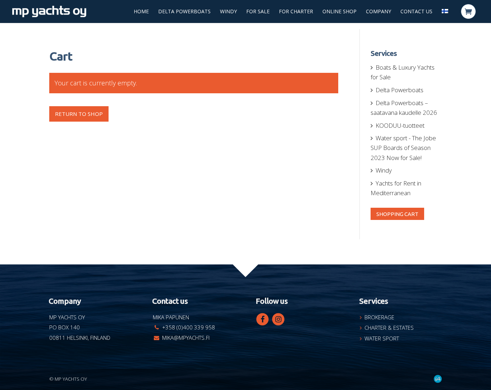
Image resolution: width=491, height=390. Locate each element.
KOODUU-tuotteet (400, 125)
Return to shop (79, 113)
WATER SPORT (381, 338)
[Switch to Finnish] (445, 13)
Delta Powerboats (184, 12)
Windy (228, 12)
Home (141, 12)
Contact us (416, 12)
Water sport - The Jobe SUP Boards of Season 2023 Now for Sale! (403, 147)
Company (378, 12)
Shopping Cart (397, 214)
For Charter (296, 12)
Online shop (339, 12)
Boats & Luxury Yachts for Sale (403, 72)
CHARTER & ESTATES (389, 327)
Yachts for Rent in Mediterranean (396, 188)
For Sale (258, 12)
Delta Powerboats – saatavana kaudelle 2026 (404, 108)
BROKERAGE (379, 317)
